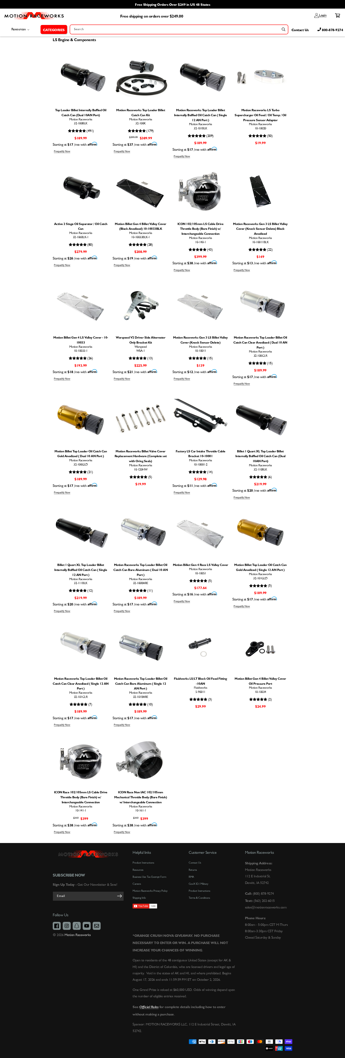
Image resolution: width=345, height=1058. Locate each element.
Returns (193, 870)
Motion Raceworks (77, 935)
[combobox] (179, 29)
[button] (54, 29)
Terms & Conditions (199, 898)
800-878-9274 (332, 29)
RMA (191, 877)
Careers (137, 884)
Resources (138, 870)
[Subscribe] (119, 896)
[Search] (283, 29)
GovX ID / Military (198, 884)
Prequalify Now (62, 151)
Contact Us (300, 29)
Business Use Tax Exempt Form (149, 877)
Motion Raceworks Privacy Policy (150, 891)
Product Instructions (199, 891)
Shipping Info (139, 898)
